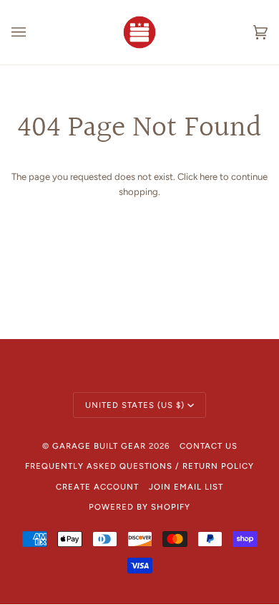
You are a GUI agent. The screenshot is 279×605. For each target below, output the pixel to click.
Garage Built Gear (99, 446)
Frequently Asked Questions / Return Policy (139, 466)
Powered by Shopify (139, 507)
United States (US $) (135, 405)
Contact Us (209, 446)
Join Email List (186, 487)
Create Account (97, 487)
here (208, 176)
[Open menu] (32, 32)
